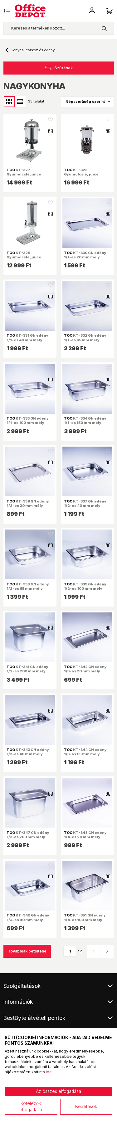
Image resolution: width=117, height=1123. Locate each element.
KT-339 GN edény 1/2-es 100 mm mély (85, 586)
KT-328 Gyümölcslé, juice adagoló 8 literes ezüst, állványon (86, 176)
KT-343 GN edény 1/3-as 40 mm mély (28, 752)
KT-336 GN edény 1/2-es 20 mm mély (28, 503)
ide (49, 1072)
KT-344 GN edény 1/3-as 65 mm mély (85, 752)
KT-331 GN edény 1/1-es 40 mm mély (27, 337)
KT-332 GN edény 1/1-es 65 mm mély (85, 337)
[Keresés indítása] (104, 28)
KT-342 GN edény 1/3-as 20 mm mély (85, 669)
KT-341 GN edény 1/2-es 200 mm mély (27, 669)
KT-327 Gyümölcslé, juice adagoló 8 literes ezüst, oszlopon (29, 176)
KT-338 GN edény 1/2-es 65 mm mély (28, 586)
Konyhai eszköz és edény (33, 50)
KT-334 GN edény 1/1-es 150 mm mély (85, 420)
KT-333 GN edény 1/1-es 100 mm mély (28, 420)
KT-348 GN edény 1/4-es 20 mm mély (85, 834)
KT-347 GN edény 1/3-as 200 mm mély (28, 834)
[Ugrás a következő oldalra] (107, 951)
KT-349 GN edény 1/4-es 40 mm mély (28, 917)
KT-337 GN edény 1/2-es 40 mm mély (85, 503)
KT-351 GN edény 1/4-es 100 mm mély (85, 917)
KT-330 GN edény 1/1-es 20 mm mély (85, 255)
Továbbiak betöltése (27, 951)
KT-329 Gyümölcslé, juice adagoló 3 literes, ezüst (29, 257)
